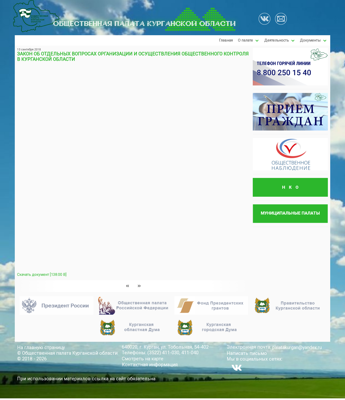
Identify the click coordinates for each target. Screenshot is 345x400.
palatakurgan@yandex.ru (297, 347)
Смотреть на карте (142, 359)
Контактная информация (150, 364)
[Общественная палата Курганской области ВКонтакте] (236, 367)
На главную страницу (41, 347)
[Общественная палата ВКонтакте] (264, 19)
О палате (245, 40)
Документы (310, 40)
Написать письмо (247, 353)
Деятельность (276, 40)
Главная (226, 40)
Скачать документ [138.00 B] (41, 274)
